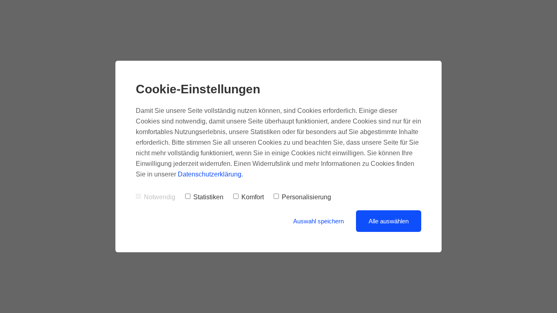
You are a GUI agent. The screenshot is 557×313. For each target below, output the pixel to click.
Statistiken (208, 197)
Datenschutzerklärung (209, 174)
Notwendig (159, 197)
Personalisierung (306, 197)
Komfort (252, 197)
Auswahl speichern (318, 221)
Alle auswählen (389, 221)
